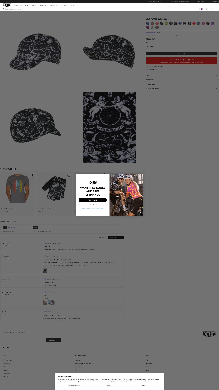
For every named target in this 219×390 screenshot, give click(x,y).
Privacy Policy (145, 381)
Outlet (73, 5)
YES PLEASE (92, 200)
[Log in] (206, 9)
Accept (109, 385)
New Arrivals (18, 5)
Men (26, 5)
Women (34, 5)
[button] (215, 9)
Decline (143, 385)
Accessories (53, 5)
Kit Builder (64, 5)
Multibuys (43, 5)
